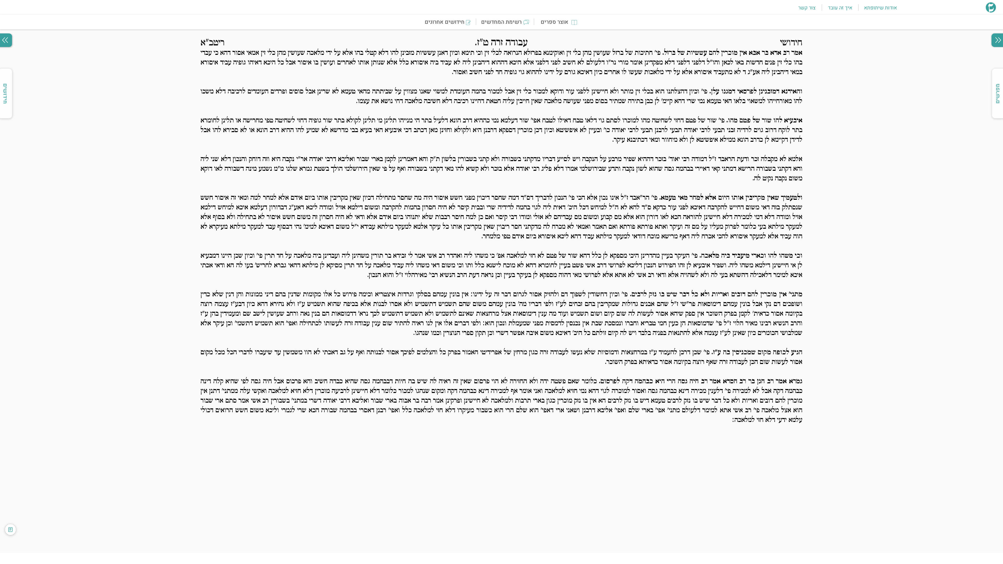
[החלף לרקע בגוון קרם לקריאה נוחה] (10, 529)
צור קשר (806, 7)
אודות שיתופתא (880, 7)
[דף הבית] (991, 11)
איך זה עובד (840, 7)
